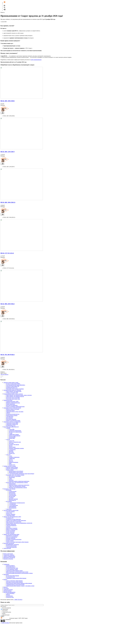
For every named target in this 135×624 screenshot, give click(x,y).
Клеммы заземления (11, 524)
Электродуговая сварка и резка (10, 382)
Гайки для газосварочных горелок (17, 486)
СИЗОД (8, 412)
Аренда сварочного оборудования (14, 580)
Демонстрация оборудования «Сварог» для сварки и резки (20, 585)
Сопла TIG (11, 440)
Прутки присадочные (11, 545)
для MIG (8, 428)
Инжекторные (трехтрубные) (16, 472)
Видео (3, 613)
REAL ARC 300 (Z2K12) (8, 202)
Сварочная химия (10, 515)
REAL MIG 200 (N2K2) (8, 304)
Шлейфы (11, 450)
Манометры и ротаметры (12, 535)
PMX (10, 463)
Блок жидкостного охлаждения (13, 521)
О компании (6, 564)
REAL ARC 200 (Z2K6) (8, 101)
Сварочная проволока (11, 547)
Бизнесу (5, 579)
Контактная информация (9, 592)
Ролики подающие (10, 530)
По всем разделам (6, 607)
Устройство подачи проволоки (13, 519)
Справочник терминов (8, 555)
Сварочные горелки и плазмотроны (12, 421)
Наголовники (9, 418)
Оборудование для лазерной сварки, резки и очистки (19, 395)
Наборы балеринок (13, 462)
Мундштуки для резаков (15, 476)
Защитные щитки (10, 410)
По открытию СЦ (10, 577)
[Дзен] (2, 621)
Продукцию (5, 609)
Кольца (10, 445)
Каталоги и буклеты (8, 558)
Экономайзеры (12, 506)
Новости (5, 587)
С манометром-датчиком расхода (17, 502)
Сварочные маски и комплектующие (12, 407)
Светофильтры (9, 416)
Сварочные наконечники (15, 430)
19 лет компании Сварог (12, 569)
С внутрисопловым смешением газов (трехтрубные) (21, 473)
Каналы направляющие (14, 435)
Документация (5, 614)
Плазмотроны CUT (10, 425)
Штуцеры (11, 452)
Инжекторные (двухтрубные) (16, 471)
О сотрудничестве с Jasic (12, 568)
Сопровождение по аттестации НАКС (15, 584)
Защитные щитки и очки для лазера (14, 411)
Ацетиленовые (12, 495)
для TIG (8, 439)
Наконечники (12, 483)
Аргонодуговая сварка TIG (12, 386)
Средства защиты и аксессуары (10, 510)
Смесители (8, 509)
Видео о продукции (8, 553)
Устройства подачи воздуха (12, 414)
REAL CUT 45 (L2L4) (7, 253)
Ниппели (11, 480)
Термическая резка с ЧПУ (12, 401)
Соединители (12, 449)
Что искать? (3, 606)
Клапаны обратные (10, 538)
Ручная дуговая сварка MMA (13, 383)
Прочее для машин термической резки (15, 406)
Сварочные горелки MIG (12, 423)
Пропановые (12, 492)
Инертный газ (12, 500)
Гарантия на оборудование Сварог (14, 570)
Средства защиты (10, 511)
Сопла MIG (11, 429)
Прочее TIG (12, 453)
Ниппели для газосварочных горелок (18, 487)
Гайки (10, 478)
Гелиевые (11, 497)
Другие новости (4, 374)
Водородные (12, 496)
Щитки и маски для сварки (12, 409)
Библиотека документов (9, 557)
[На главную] (8, 2)
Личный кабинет (7, 590)
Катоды (11, 459)
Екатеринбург (9, 596)
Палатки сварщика (10, 514)
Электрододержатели (11, 525)
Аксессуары (9, 512)
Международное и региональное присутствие (17, 571)
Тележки (8, 526)
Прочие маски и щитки (11, 415)
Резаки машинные (10, 404)
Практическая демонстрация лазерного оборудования (19, 583)
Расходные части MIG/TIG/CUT (11, 426)
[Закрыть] (1, 377)
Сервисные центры (8, 589)
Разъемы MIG (12, 436)
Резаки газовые (10, 469)
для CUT (8, 454)
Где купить (6, 588)
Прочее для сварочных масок (13, 420)
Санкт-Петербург (10, 593)
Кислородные (12, 493)
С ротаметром (12, 504)
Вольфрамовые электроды (12, 544)
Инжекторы (12, 477)
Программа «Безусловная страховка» (15, 388)
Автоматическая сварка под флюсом (12, 390)
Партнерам (6, 574)
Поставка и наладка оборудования (14, 582)
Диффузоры (12, 458)
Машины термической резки (13, 402)
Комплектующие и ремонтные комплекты (19, 481)
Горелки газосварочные (12, 468)
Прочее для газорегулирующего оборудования (17, 542)
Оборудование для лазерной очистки (15, 396)
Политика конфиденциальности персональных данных (19, 573)
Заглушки (11, 443)
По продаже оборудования (12, 575)
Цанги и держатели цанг (15, 442)
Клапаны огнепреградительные (13, 539)
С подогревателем (13, 505)
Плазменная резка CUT (11, 387)
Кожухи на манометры (11, 536)
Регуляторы (9, 501)
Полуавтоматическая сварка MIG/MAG (15, 385)
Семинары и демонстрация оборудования (16, 578)
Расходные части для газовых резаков (15, 474)
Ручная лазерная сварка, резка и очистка (13, 393)
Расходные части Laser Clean (13, 399)
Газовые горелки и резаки (9, 466)
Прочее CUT (12, 464)
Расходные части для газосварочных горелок (17, 482)
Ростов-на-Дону (10, 597)
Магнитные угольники (11, 528)
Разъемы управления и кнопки (16, 448)
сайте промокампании (36, 59)
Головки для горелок (14, 444)
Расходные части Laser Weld (13, 397)
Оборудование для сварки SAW (13, 391)
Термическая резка (7, 400)
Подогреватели (12, 507)
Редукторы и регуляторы (9, 488)
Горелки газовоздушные (12, 467)
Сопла (10, 455)
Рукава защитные (10, 531)
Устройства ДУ (9, 518)
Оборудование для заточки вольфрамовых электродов (19, 523)
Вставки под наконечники (15, 431)
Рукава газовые (10, 540)
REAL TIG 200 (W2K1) (8, 354)
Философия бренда (10, 566)
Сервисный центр (6, 612)
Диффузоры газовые (14, 434)
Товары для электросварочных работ (12, 516)
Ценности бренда (10, 565)
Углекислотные (12, 491)
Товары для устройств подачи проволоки (16, 520)
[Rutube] (4, 621)
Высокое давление (13, 499)
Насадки (11, 461)
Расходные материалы (8, 543)
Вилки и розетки (10, 533)
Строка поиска (4, 605)
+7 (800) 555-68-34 (17, 599)
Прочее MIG (12, 438)
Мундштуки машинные (12, 405)
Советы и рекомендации (9, 556)
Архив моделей (7, 548)
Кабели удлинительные (11, 529)
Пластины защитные (11, 419)
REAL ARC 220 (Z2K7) (8, 151)
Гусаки (10, 433)
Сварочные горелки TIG (12, 424)
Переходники (12, 447)
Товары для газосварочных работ (11, 534)
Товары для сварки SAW (12, 392)
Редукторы (8, 490)
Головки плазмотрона (14, 457)
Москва (8, 594)
